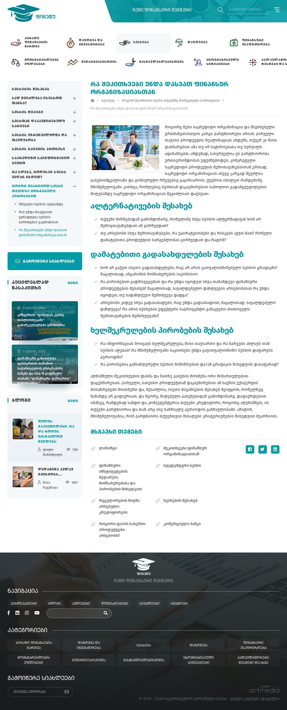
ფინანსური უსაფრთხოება (253, 645)
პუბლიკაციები (23, 603)
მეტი (73, 283)
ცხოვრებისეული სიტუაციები (198, 660)
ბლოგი (54, 603)
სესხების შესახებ (30, 89)
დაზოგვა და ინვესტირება (89, 645)
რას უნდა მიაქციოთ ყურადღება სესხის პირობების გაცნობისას (38, 217)
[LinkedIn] (275, 449)
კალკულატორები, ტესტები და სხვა (253, 660)
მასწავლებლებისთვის (143, 660)
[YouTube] (37, 613)
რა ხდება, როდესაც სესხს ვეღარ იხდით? (39, 175)
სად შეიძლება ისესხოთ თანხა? (37, 101)
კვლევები (81, 603)
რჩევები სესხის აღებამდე (41, 204)
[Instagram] (27, 613)
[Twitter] (262, 449)
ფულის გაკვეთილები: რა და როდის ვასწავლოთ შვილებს (56, 432)
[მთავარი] (92, 100)
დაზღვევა (198, 645)
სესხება (108, 101)
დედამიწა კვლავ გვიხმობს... (55, 472)
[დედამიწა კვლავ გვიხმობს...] (23, 477)
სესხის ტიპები (27, 112)
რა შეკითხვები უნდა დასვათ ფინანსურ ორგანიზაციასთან (43, 232)
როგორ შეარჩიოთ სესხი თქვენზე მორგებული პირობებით (37, 191)
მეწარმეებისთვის (88, 660)
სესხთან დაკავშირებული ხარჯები (38, 124)
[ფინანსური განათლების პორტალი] (31, 13)
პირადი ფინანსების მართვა (33, 645)
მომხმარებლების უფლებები (33, 660)
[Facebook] (250, 449)
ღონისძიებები (114, 603)
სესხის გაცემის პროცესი (38, 149)
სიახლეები (149, 603)
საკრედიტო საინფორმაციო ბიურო (41, 161)
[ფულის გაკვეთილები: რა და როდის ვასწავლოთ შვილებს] (23, 429)
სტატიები (179, 603)
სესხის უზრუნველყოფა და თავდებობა (39, 138)
